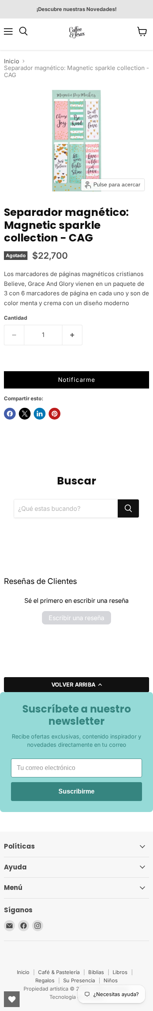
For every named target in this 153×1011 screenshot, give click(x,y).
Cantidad (15, 318)
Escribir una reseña (76, 618)
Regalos (45, 980)
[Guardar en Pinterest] (54, 414)
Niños (111, 980)
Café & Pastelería (59, 972)
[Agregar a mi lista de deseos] (12, 363)
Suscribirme (76, 791)
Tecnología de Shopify (76, 997)
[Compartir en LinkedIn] (40, 414)
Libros (120, 972)
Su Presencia (79, 980)
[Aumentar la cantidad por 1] (72, 335)
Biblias (96, 972)
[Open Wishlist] (12, 999)
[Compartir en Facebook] (10, 414)
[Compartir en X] (25, 414)
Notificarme (76, 379)
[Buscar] (128, 508)
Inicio (11, 61)
